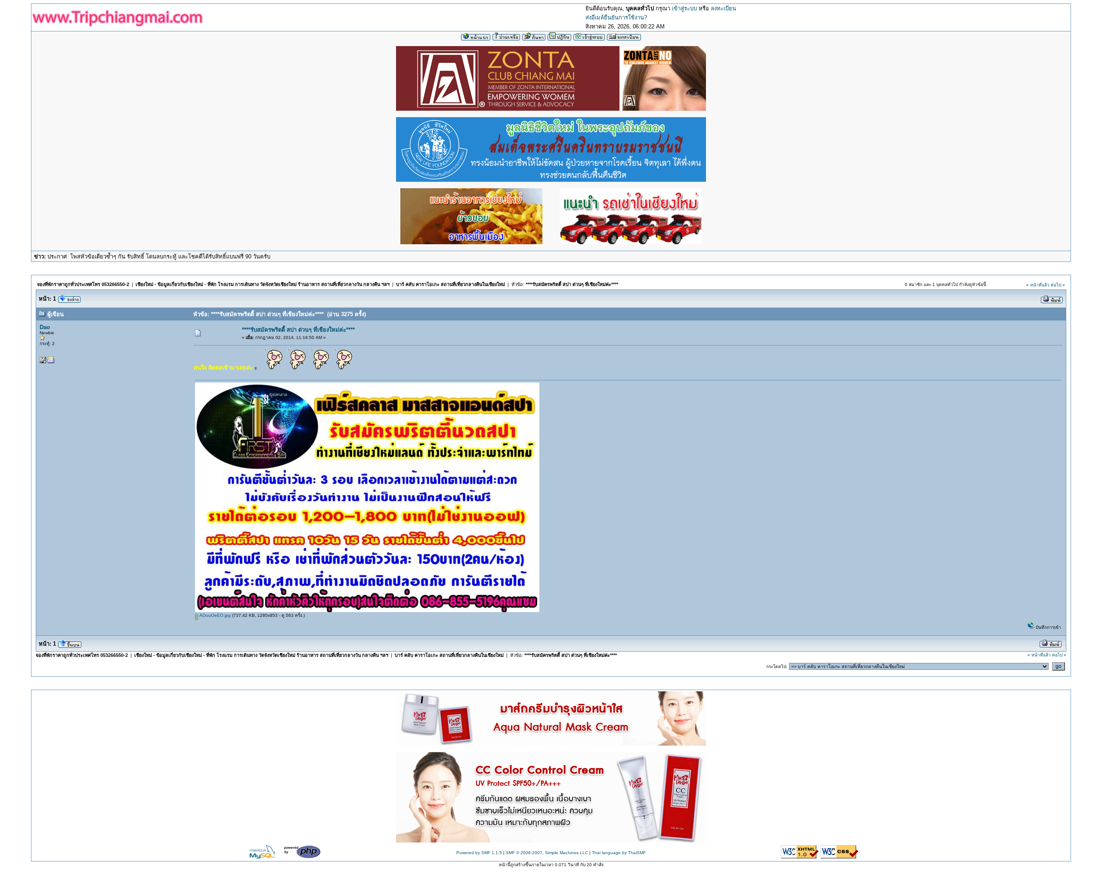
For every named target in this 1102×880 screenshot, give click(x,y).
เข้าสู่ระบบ (684, 8)
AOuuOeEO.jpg (214, 615)
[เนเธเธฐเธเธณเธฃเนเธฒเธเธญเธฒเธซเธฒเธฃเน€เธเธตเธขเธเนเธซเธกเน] (471, 241)
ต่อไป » (1058, 285)
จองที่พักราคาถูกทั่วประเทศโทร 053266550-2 (83, 284)
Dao (45, 327)
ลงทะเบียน (723, 8)
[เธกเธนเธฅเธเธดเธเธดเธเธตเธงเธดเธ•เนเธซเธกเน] (551, 179)
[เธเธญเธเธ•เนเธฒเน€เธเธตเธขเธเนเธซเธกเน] (551, 108)
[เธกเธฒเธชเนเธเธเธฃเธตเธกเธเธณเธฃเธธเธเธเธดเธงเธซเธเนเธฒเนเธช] (551, 743)
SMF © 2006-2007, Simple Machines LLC (547, 852)
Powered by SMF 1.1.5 (479, 852)
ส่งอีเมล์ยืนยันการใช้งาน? (616, 17)
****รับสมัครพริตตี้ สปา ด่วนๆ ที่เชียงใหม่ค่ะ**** (572, 284)
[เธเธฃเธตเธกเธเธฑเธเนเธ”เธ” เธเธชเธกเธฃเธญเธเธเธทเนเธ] (551, 840)
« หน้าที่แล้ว (1037, 285)
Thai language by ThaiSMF (619, 852)
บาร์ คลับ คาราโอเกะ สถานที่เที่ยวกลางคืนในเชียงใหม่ (450, 284)
